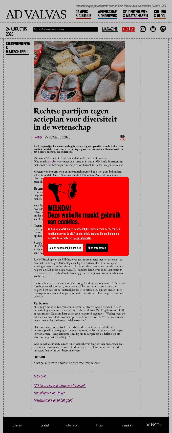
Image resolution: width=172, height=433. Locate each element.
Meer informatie (82, 238)
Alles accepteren (97, 248)
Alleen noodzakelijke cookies (65, 248)
